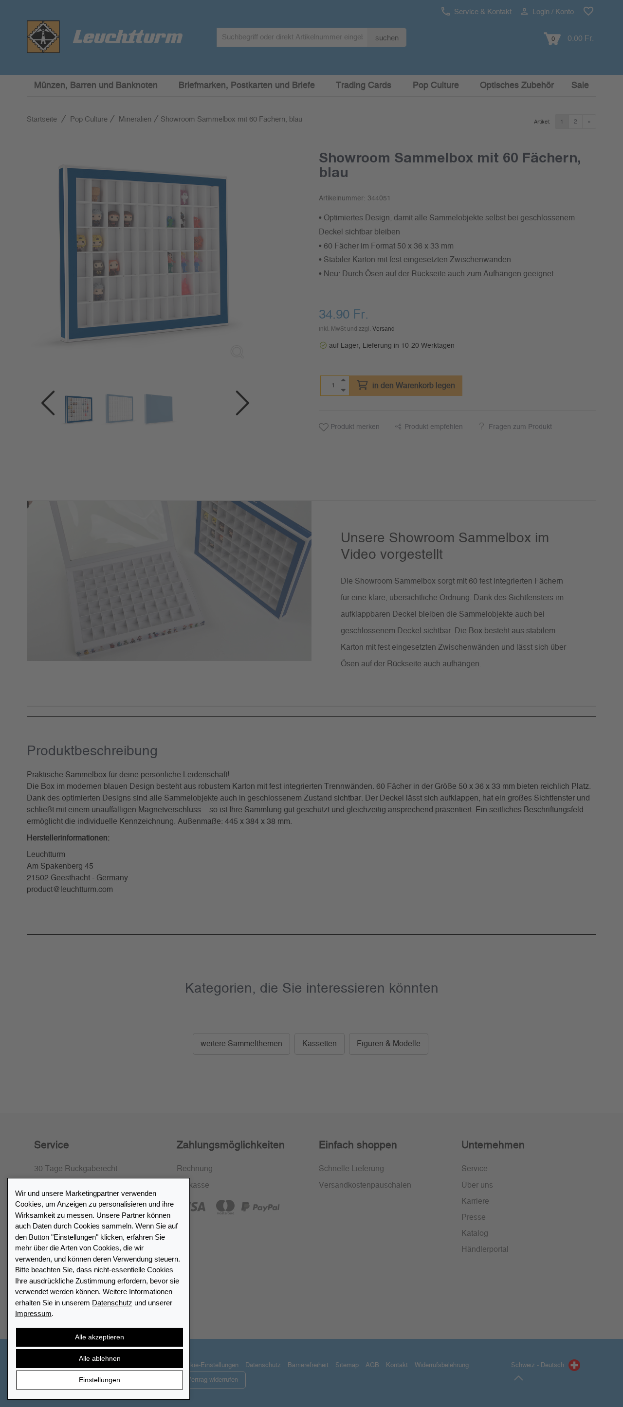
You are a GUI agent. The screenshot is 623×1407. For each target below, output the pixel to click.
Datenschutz (112, 1303)
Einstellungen (99, 1380)
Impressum (33, 1313)
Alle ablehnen (100, 1358)
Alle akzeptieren (99, 1337)
